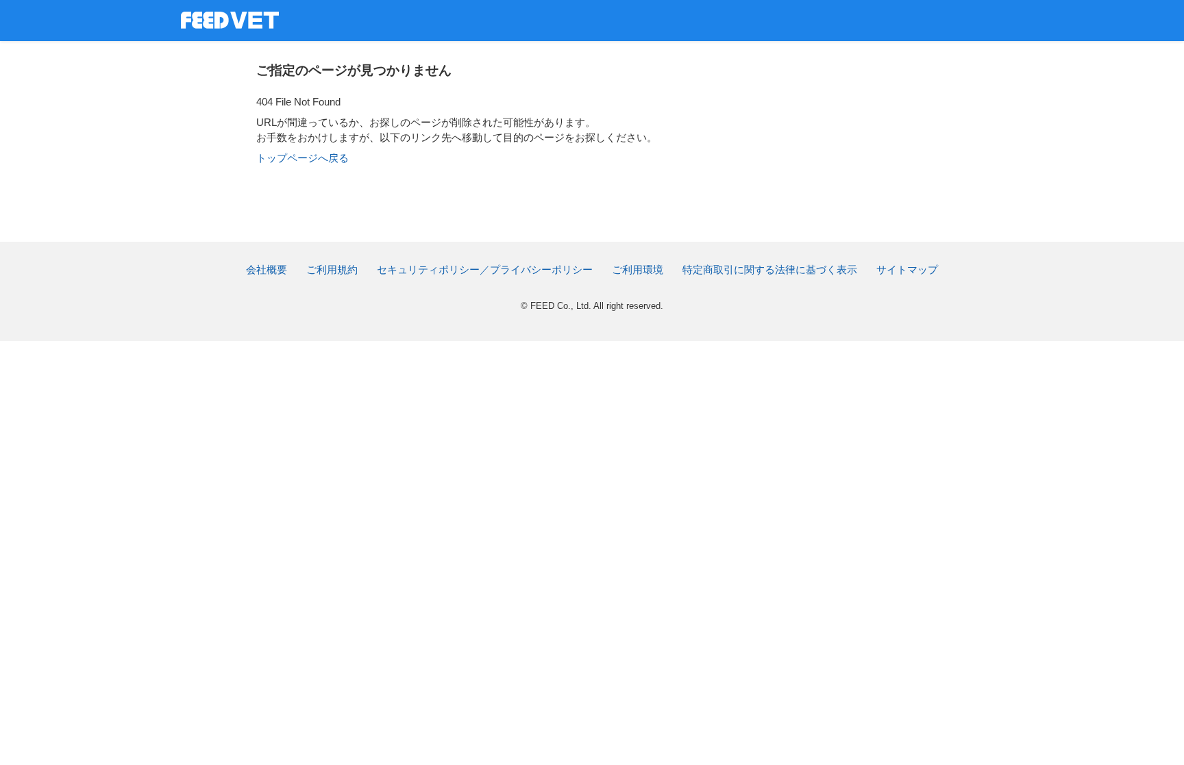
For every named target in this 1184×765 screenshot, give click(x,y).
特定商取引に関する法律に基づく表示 (769, 269)
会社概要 (266, 269)
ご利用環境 (637, 269)
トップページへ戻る (302, 158)
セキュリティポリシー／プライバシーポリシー (485, 269)
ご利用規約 (332, 269)
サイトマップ (907, 269)
